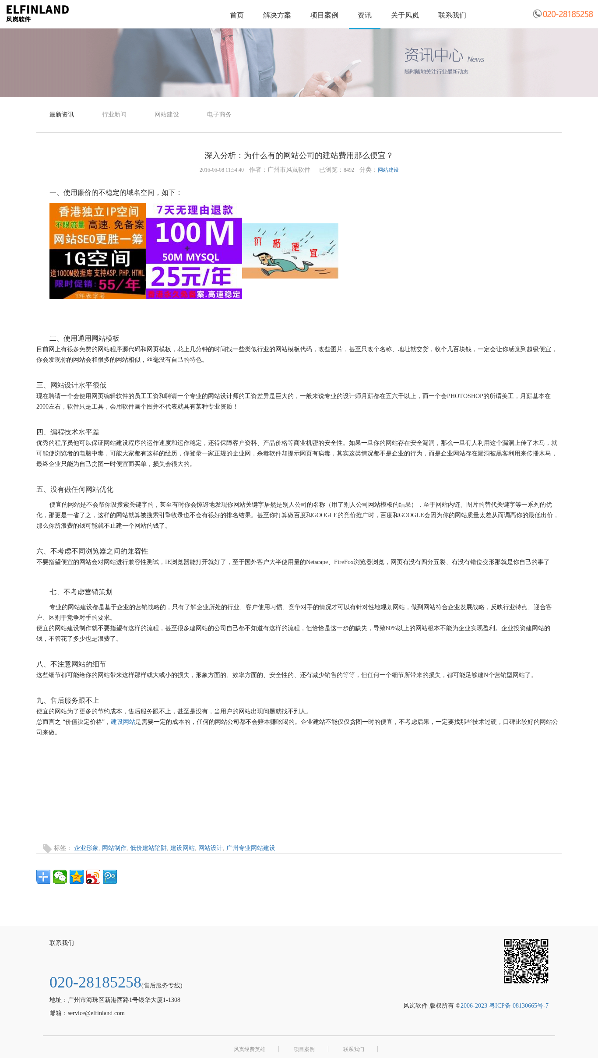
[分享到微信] (60, 877)
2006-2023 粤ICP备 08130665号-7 (505, 1005)
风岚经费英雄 (249, 1049)
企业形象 (86, 848)
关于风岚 (405, 15)
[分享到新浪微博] (93, 877)
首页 (237, 15)
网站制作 (114, 848)
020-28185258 (95, 982)
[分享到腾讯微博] (110, 877)
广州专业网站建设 (250, 848)
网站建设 (167, 114)
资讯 (365, 15)
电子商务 (219, 114)
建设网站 (123, 722)
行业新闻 (114, 114)
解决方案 (277, 15)
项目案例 (324, 15)
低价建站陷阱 (148, 848)
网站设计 (210, 848)
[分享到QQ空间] (77, 877)
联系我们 (452, 15)
